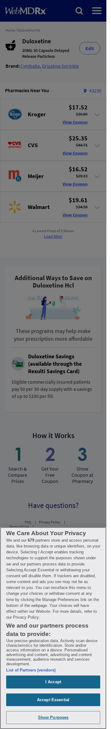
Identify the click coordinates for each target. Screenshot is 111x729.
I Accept (53, 682)
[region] (53, 628)
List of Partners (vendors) (31, 670)
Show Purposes (53, 717)
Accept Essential (53, 699)
